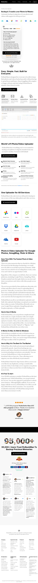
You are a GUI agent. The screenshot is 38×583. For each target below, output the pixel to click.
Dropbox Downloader (23, 564)
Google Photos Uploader (3, 559)
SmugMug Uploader (4, 562)
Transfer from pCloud (14, 570)
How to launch (31, 543)
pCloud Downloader (23, 565)
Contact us (20, 185)
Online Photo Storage (14, 545)
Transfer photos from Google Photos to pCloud (33, 573)
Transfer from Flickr (13, 562)
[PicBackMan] (4, 2)
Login (11, 550)
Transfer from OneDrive (12, 568)
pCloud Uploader (4, 565)
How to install (31, 541)
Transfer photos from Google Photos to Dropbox (32, 566)
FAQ (29, 546)
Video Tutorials (31, 544)
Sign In (35, 1)
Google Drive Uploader (5, 570)
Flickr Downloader (23, 561)
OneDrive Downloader (23, 567)
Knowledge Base (31, 549)
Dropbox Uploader (4, 564)
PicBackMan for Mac (13, 541)
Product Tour (22, 543)
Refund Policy (3, 546)
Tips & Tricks (31, 547)
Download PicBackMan (12, 52)
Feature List (22, 546)
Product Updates (13, 548)
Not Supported (22, 550)
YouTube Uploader (4, 568)
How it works (22, 541)
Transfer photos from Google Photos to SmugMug (32, 563)
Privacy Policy (3, 544)
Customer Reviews (23, 547)
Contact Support (4, 547)
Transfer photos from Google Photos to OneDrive (32, 570)
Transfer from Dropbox (14, 566)
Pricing (21, 544)
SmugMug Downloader (23, 562)
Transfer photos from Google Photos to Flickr (33, 560)
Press (2, 549)
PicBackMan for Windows (13, 544)
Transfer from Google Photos (14, 560)
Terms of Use (3, 543)
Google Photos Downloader (22, 559)
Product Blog (22, 549)
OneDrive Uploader (4, 567)
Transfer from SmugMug (12, 564)
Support (2, 550)
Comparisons (12, 547)
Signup (11, 551)
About (2, 541)
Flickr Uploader (3, 561)
